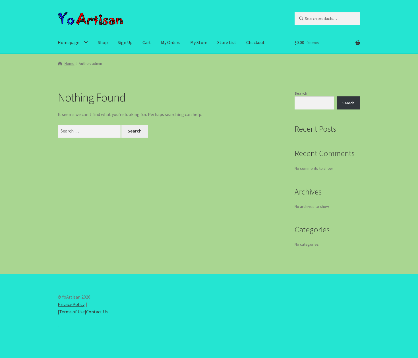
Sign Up (125, 42)
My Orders (170, 42)
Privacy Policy (71, 304)
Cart (146, 42)
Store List (226, 42)
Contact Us (97, 311)
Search (301, 93)
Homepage (68, 42)
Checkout (255, 42)
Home (70, 63)
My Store (198, 42)
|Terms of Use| (72, 311)
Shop (103, 42)
